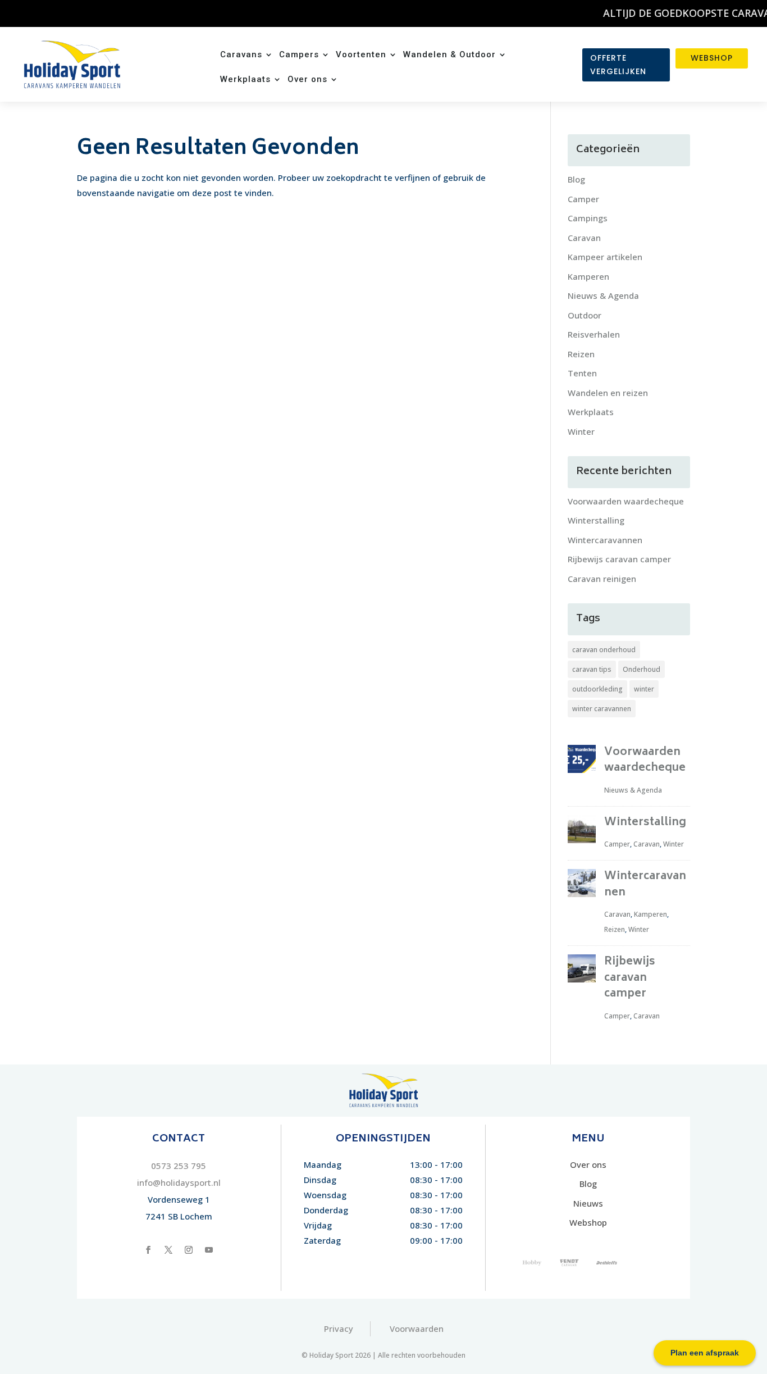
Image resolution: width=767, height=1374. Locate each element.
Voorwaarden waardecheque (626, 501)
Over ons (307, 79)
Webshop (588, 1222)
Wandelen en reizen (608, 392)
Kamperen (588, 276)
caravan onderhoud (604, 649)
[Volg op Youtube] (209, 1250)
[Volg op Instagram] (189, 1250)
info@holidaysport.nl (179, 1182)
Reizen (581, 354)
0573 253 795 (178, 1165)
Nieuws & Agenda (603, 295)
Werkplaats (245, 79)
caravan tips (591, 669)
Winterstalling (596, 520)
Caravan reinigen (602, 578)
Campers (299, 55)
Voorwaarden (417, 1328)
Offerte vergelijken (618, 64)
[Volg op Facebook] (148, 1250)
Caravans (241, 55)
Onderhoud (641, 669)
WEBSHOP (712, 57)
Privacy (338, 1328)
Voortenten (361, 55)
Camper (583, 198)
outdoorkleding (597, 689)
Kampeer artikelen (605, 256)
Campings (588, 218)
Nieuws (588, 1203)
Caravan (584, 237)
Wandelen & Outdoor (449, 55)
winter (644, 689)
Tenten (582, 373)
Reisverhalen (594, 334)
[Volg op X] (168, 1250)
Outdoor (584, 315)
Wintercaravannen (605, 539)
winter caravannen (601, 708)
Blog (576, 179)
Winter (581, 431)
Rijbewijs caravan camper (619, 559)
